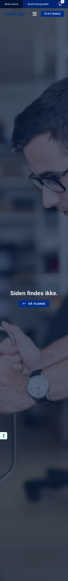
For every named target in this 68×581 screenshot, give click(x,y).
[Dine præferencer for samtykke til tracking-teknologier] (3, 435)
